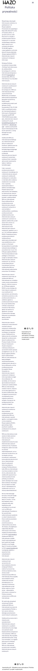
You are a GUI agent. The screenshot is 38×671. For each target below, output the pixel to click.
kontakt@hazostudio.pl (8, 123)
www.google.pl (12, 534)
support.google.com (12, 548)
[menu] (33, 2)
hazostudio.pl (11, 75)
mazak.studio (25, 339)
